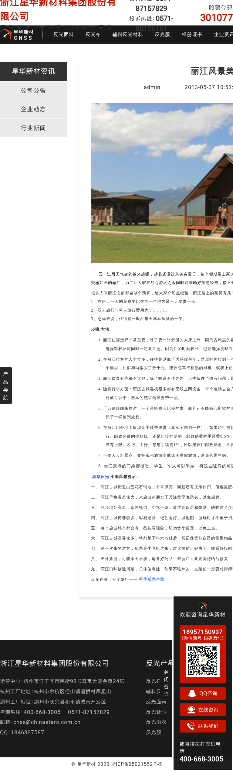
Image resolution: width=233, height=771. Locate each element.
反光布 (93, 34)
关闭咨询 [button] (166, 683)
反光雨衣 (156, 722)
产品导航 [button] (5, 386)
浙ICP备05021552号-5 (136, 764)
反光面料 (63, 34)
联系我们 (208, 726)
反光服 (162, 34)
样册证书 (192, 34)
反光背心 (156, 712)
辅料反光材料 (127, 34)
